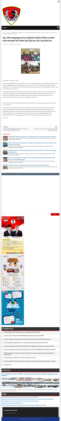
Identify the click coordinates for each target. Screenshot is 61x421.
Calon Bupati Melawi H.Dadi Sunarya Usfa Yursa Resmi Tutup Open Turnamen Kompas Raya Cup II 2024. (30, 361)
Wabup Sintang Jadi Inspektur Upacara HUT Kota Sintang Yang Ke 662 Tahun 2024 (20, 401)
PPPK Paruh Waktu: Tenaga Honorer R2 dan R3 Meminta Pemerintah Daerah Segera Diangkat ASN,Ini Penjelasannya (29, 354)
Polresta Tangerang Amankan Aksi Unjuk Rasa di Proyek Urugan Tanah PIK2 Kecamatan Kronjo (27, 339)
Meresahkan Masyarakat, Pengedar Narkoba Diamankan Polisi (45, 129)
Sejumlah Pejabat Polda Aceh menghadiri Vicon (12, 403)
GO (55, 214)
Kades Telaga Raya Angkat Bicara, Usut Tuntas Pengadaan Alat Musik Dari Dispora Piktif (25, 342)
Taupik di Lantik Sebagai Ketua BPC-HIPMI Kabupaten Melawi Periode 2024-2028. (24, 335)
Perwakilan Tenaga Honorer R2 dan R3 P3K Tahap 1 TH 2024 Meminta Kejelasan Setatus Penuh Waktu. (29, 346)
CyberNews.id (30, 419)
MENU (5, 28)
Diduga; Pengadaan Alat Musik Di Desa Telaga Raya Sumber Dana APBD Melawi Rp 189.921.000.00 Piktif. (30, 349)
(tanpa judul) (8, 364)
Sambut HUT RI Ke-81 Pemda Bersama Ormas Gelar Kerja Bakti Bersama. (28, 165)
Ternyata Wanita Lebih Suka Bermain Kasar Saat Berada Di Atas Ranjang (22, 332)
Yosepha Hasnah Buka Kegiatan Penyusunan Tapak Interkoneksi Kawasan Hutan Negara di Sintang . (24, 405)
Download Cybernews (10, 413)
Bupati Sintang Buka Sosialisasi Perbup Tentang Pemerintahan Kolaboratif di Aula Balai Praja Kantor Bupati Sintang (28, 399)
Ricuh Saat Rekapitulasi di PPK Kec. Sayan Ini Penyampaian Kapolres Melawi (15, 129)
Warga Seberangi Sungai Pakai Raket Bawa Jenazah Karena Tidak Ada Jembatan (20, 397)
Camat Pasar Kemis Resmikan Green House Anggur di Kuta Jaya (20, 357)
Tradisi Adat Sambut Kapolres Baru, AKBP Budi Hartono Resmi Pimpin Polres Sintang (32, 136)
